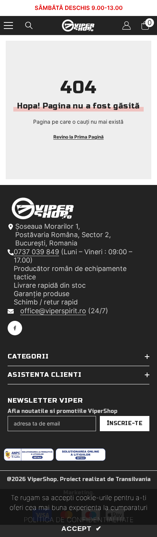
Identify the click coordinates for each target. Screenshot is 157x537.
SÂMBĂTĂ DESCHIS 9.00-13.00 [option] (79, 7)
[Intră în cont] (126, 25)
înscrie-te (125, 423)
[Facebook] (15, 328)
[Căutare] (29, 25)
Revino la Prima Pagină (78, 137)
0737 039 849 (36, 252)
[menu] (8, 25)
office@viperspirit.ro (53, 311)
